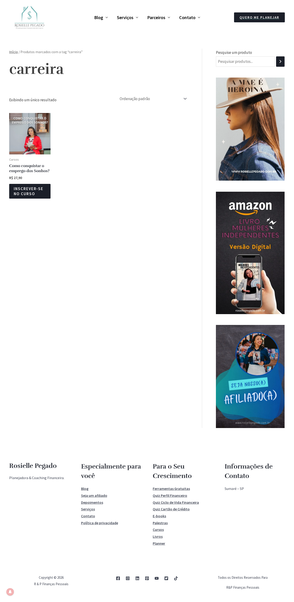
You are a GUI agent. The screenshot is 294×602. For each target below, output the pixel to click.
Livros (158, 536)
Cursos (158, 529)
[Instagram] (128, 578)
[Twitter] (166, 578)
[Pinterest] (147, 578)
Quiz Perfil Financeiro (170, 495)
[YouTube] (157, 578)
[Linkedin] (137, 578)
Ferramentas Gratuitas (171, 488)
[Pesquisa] (280, 61)
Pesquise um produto (234, 52)
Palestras (160, 523)
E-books (159, 516)
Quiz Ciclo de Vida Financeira (176, 502)
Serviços (125, 17)
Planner (159, 543)
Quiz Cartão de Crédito (171, 509)
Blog (98, 17)
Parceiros (156, 17)
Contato (187, 17)
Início (13, 52)
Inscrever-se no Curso (28, 191)
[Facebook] (118, 578)
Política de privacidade (99, 523)
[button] (259, 17)
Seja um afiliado (94, 495)
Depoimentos (92, 502)
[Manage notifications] (10, 592)
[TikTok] (176, 578)
